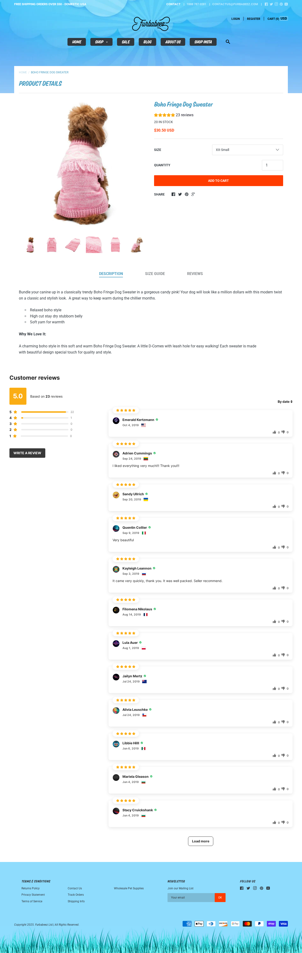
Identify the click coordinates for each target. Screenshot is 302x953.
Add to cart (218, 181)
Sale (126, 41)
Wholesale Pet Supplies (129, 888)
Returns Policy (30, 888)
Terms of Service (31, 901)
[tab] (111, 274)
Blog (147, 41)
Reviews (195, 273)
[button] (173, 115)
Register (253, 19)
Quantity (162, 165)
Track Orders (76, 894)
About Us (172, 41)
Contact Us (75, 888)
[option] (83, 163)
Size (157, 150)
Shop (99, 41)
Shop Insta (203, 41)
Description (111, 273)
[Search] (228, 42)
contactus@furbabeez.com (235, 4)
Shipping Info (76, 901)
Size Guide (155, 273)
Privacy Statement (33, 894)
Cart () (273, 19)
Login (235, 19)
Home (76, 41)
